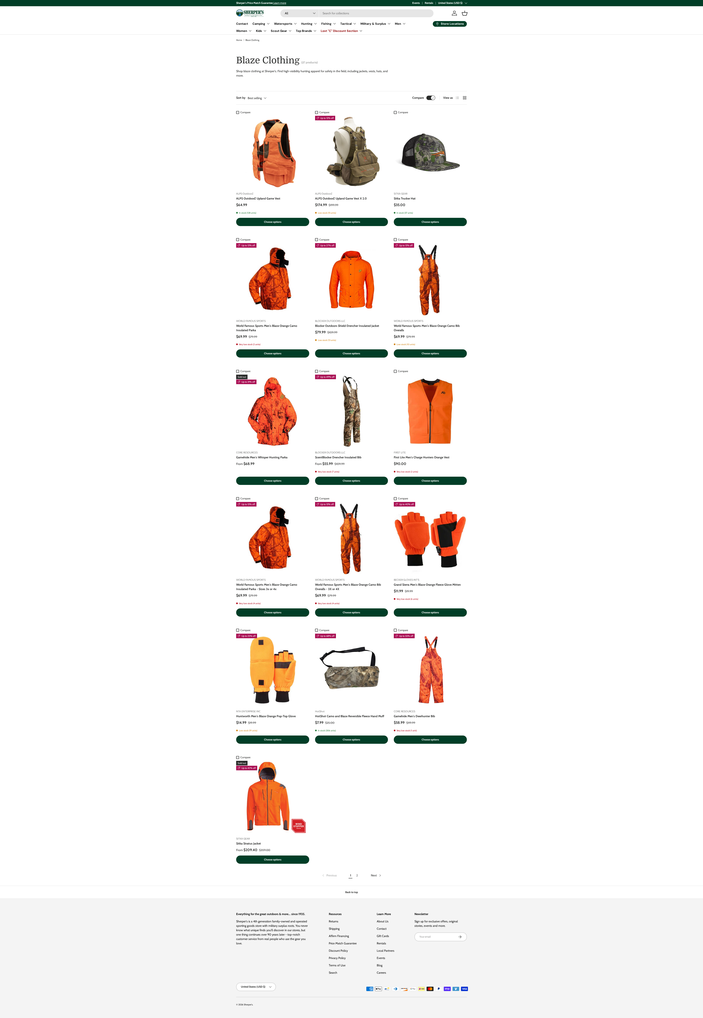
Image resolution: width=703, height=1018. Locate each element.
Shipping (334, 928)
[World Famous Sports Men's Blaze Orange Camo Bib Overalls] (430, 279)
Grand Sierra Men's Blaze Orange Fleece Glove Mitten (427, 584)
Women (241, 31)
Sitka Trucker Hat (405, 198)
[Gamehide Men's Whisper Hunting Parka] (272, 411)
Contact (242, 24)
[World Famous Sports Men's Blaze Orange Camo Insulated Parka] (272, 279)
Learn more (279, 3)
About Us (382, 921)
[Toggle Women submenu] (250, 31)
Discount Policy (338, 950)
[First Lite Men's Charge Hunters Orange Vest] (430, 411)
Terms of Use (337, 965)
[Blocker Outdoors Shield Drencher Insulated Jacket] (351, 279)
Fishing (326, 24)
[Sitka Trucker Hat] (430, 152)
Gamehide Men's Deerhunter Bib (414, 716)
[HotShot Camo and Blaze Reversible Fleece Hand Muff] (351, 670)
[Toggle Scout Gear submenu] (290, 31)
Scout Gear (279, 31)
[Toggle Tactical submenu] (354, 23)
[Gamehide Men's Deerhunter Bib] (430, 670)
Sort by (241, 97)
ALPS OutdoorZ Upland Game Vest (258, 198)
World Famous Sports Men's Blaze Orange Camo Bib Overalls (427, 328)
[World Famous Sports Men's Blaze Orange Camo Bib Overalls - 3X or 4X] (351, 538)
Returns (333, 921)
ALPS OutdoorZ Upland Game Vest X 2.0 (341, 198)
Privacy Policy (337, 958)
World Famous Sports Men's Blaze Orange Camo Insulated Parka (266, 328)
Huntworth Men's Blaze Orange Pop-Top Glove (266, 716)
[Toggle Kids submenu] (265, 31)
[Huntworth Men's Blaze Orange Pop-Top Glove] (272, 670)
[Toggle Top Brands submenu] (315, 31)
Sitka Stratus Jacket (248, 843)
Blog (379, 965)
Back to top (351, 892)
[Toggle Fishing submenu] (334, 23)
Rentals (429, 3)
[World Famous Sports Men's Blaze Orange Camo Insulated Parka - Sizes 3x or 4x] (272, 538)
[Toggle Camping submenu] (268, 23)
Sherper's (248, 1004)
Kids (259, 31)
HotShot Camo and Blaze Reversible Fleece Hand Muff (349, 716)
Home (239, 40)
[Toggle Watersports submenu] (295, 23)
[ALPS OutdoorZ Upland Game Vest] (272, 152)
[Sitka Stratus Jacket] (272, 797)
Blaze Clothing (252, 40)
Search (333, 972)
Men (398, 24)
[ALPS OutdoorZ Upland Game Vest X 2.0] (351, 152)
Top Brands (304, 31)
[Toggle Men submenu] (404, 23)
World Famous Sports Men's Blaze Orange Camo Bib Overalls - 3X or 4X (348, 587)
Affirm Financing (339, 936)
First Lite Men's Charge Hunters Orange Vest (421, 457)
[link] (329, 875)
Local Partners (385, 950)
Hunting (307, 24)
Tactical (346, 24)
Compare (418, 97)
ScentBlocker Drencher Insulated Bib (338, 457)
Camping (258, 24)
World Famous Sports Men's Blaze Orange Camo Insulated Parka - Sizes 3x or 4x (266, 587)
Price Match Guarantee (343, 943)
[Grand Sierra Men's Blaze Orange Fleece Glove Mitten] (430, 538)
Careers (381, 972)
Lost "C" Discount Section (339, 31)
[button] (465, 13)
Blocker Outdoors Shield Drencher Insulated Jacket (347, 326)
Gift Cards (383, 936)
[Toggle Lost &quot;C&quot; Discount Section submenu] (361, 31)
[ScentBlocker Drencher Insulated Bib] (351, 411)
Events (416, 3)
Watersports (283, 24)
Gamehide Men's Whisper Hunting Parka (261, 457)
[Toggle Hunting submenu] (315, 23)
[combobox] (357, 13)
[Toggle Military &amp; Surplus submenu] (389, 23)
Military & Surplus (373, 24)
